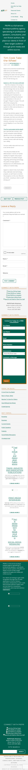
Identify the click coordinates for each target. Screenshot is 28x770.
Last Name (7, 332)
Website (5, 273)
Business (4, 420)
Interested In (7, 351)
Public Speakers (6, 427)
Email (5, 266)
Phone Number (7, 344)
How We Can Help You (16, 7)
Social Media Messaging (9, 435)
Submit (6, 381)
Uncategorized (6, 438)
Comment (6, 220)
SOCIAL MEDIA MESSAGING (14, 543)
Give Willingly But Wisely (9, 403)
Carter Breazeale (14, 63)
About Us (13, 13)
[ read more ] (15, 483)
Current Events (6, 424)
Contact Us (14, 19)
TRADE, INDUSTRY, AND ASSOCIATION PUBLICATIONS (14, 470)
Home (12, 3)
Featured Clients (15, 10)
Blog (21, 16)
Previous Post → (20, 199)
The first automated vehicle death (13, 129)
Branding (4, 416)
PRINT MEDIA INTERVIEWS (14, 499)
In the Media (14, 16)
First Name (7, 325)
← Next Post (6, 199)
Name (5, 259)
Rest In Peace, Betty (7, 396)
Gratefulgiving (6, 406)
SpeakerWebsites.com (17, 769)
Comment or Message (10, 357)
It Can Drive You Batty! (8, 392)
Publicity (7, 188)
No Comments (15, 65)
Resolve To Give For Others (9, 399)
